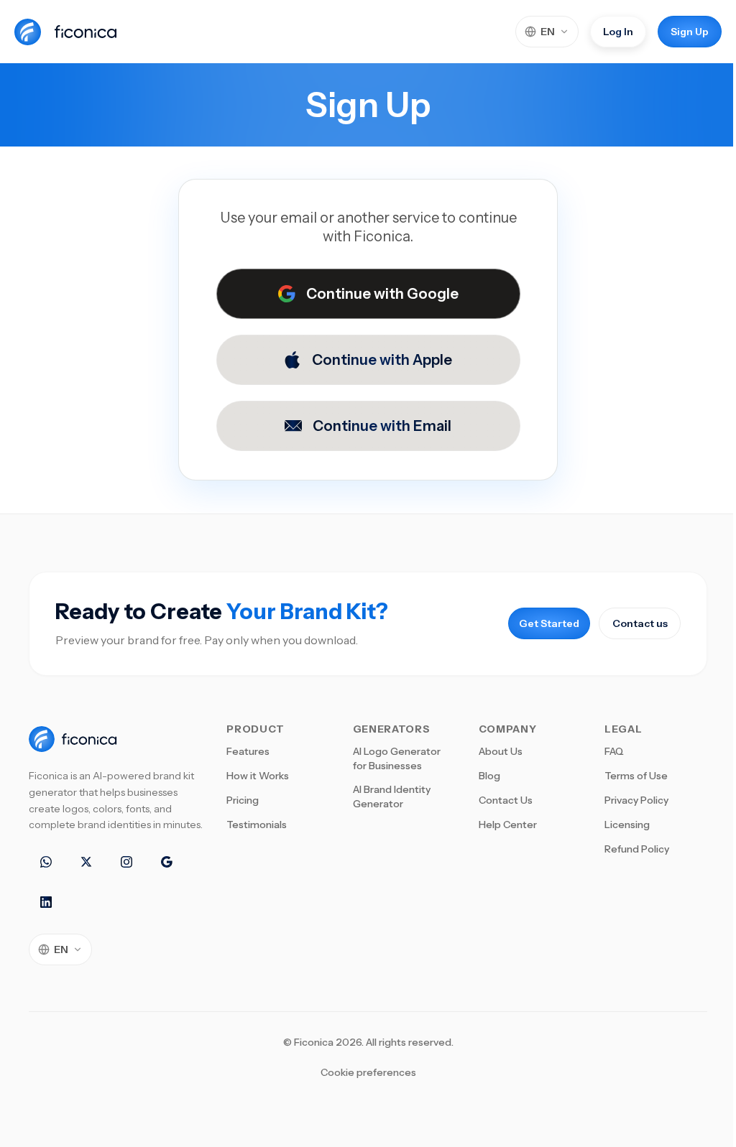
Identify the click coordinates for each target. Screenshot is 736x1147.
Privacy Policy (636, 800)
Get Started (549, 623)
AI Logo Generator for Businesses (397, 758)
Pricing (242, 800)
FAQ (614, 751)
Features (248, 751)
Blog (489, 775)
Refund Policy (636, 848)
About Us (501, 751)
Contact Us (506, 800)
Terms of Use (636, 775)
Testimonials (256, 824)
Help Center (508, 824)
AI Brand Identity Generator (392, 796)
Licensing (627, 824)
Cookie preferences (368, 1072)
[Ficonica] (70, 31)
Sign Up (690, 31)
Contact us (640, 623)
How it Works (257, 775)
